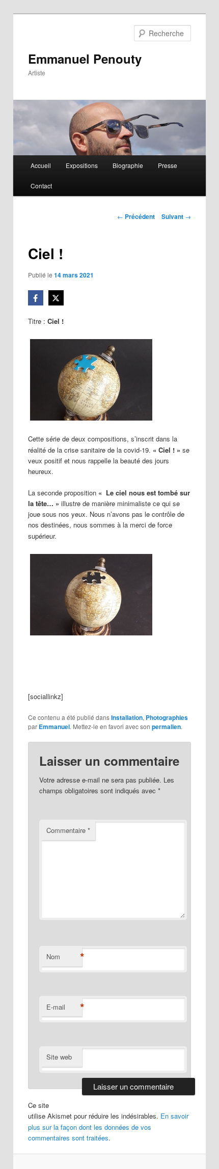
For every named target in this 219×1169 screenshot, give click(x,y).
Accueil (41, 165)
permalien (166, 726)
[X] (56, 297)
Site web (59, 1057)
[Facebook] (35, 297)
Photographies (167, 717)
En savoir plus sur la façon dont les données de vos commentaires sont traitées (108, 1126)
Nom (64, 957)
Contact (41, 185)
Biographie (128, 165)
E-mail (64, 1007)
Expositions (82, 165)
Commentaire (68, 830)
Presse (167, 165)
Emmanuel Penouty (85, 58)
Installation (127, 717)
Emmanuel (54, 726)
